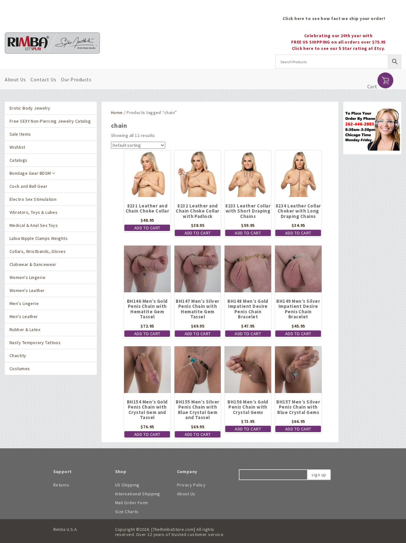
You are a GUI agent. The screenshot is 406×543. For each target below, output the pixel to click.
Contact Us (43, 79)
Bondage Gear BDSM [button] (31, 173)
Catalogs (19, 160)
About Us (15, 79)
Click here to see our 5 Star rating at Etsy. (338, 48)
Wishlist (17, 147)
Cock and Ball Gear (28, 186)
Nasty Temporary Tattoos (35, 342)
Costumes (20, 368)
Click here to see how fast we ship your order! (334, 18)
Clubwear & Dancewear (33, 264)
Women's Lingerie (27, 277)
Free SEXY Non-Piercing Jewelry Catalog (50, 121)
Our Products (76, 79)
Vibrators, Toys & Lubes (33, 212)
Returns (61, 485)
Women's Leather (27, 290)
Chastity (18, 355)
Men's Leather (24, 316)
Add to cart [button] (147, 228)
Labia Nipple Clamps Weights (39, 238)
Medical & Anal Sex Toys (34, 225)
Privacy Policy (191, 485)
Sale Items (20, 134)
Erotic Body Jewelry (30, 108)
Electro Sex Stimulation (33, 199)
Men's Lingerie (24, 303)
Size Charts (127, 511)
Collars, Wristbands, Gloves (38, 251)
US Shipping (127, 485)
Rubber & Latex (25, 329)
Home (117, 112)
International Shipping (137, 494)
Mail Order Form (131, 503)
